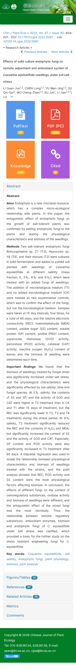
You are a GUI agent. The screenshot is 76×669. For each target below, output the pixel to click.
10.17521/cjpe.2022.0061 (35, 37)
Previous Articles (35, 51)
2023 (33, 33)
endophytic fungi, (32, 559)
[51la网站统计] (12, 656)
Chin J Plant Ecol (14, 33)
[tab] (38, 186)
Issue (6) (58, 33)
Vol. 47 (43, 33)
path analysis (29, 564)
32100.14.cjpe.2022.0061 (21, 41)
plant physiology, (57, 559)
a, (46, 554)
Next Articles (60, 51)
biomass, (13, 564)
